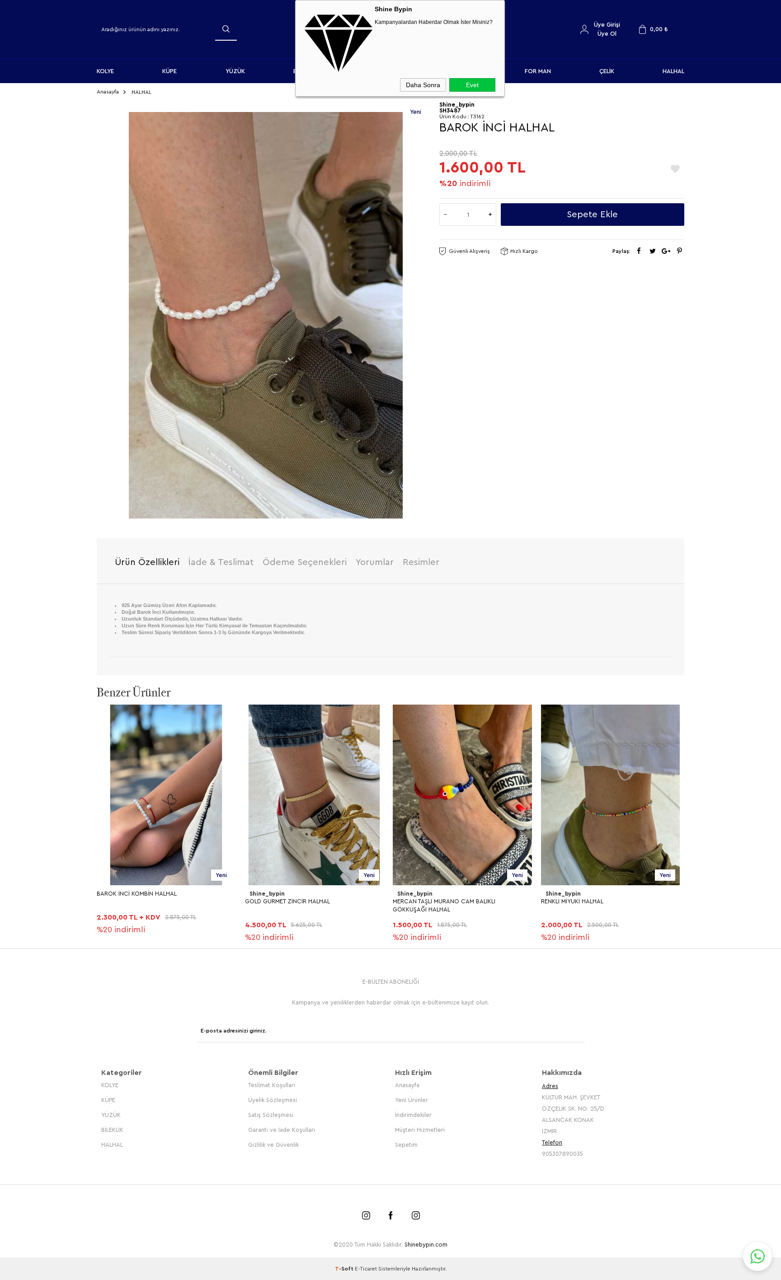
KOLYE (105, 71)
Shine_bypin (267, 894)
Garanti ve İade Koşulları (281, 1130)
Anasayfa (407, 1085)
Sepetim (406, 1145)
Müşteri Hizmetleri (420, 1130)
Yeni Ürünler (411, 1100)
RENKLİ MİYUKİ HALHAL (572, 901)
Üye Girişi (607, 25)
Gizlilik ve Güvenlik (273, 1145)
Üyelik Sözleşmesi (272, 1100)
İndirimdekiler (413, 1115)
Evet (472, 85)
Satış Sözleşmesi (270, 1115)
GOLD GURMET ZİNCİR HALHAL (287, 901)
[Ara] (226, 29)
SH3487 (450, 110)
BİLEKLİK (112, 1130)
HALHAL (673, 71)
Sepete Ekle (592, 214)
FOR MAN (538, 71)
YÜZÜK (235, 71)
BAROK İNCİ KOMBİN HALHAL (137, 894)
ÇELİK (606, 71)
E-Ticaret (366, 1268)
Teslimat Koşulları (271, 1085)
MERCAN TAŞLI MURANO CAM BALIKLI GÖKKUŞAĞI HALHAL (444, 905)
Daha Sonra (423, 85)
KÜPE (169, 71)
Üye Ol (607, 34)
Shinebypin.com (426, 1244)
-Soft (345, 1268)
